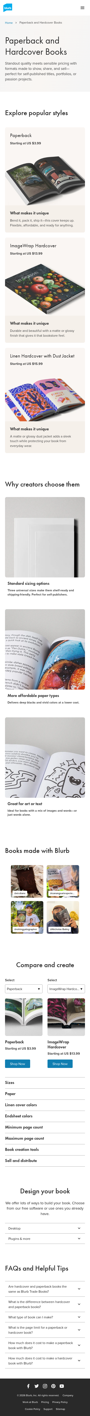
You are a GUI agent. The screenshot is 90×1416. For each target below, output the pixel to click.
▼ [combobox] (24, 989)
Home (9, 23)
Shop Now (17, 1063)
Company (68, 1395)
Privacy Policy (60, 1402)
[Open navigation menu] (82, 8)
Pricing (45, 1402)
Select (9, 980)
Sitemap (60, 1409)
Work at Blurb (30, 1402)
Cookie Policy (32, 1409)
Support (48, 1409)
